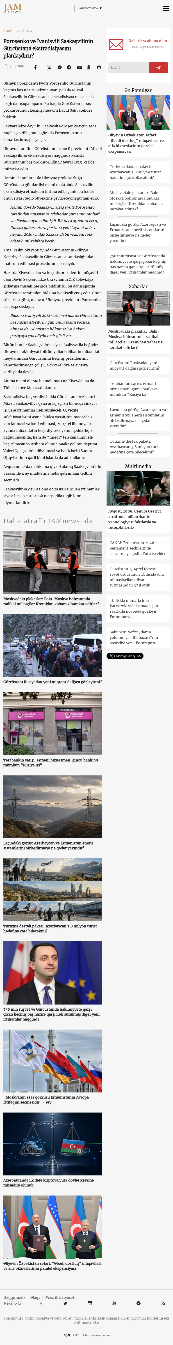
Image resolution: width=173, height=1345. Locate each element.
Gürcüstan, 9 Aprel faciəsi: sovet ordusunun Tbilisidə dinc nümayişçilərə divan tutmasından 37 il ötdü (137, 577)
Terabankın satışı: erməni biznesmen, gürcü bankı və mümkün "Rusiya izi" (50, 762)
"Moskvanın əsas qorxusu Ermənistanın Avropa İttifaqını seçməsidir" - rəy (46, 1099)
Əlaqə (35, 1297)
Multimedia (138, 466)
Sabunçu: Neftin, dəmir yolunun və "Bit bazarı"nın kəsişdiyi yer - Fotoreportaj (134, 637)
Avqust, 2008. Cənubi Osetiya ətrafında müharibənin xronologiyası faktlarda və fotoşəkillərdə (135, 519)
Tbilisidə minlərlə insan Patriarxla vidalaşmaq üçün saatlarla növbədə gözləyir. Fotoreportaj (134, 608)
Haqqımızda (14, 1297)
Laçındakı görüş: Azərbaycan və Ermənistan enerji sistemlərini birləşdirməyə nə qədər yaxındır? (48, 845)
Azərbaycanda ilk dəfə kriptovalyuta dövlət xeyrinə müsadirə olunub (48, 1182)
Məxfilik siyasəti (60, 1297)
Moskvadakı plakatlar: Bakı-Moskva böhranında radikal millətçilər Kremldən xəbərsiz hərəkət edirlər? (51, 601)
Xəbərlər (138, 286)
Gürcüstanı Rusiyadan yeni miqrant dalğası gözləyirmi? (52, 682)
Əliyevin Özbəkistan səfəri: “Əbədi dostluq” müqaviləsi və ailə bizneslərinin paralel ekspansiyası (52, 1266)
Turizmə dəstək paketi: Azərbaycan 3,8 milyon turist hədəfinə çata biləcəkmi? (50, 928)
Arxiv (9, 31)
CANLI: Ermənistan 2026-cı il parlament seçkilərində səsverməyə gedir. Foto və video (138, 548)
